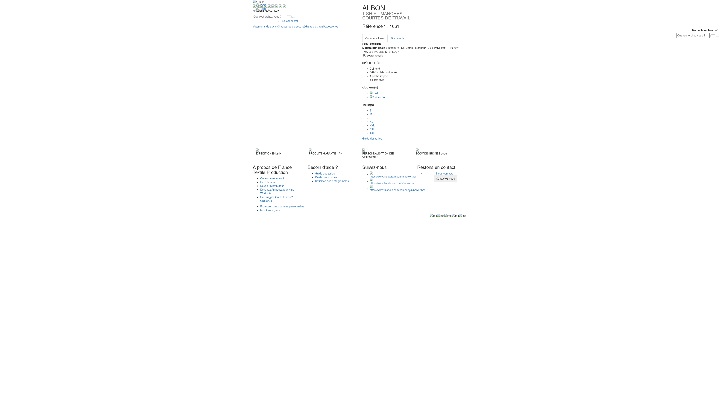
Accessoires (331, 26)
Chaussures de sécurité (291, 26)
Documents (397, 38)
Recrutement (268, 182)
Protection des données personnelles (282, 206)
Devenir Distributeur (272, 186)
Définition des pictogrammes (332, 181)
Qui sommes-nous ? (272, 178)
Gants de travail (314, 26)
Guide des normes (326, 177)
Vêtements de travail (265, 26)
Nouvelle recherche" (266, 11)
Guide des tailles (325, 173)
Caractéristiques (375, 38)
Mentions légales (270, 210)
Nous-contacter (445, 173)
